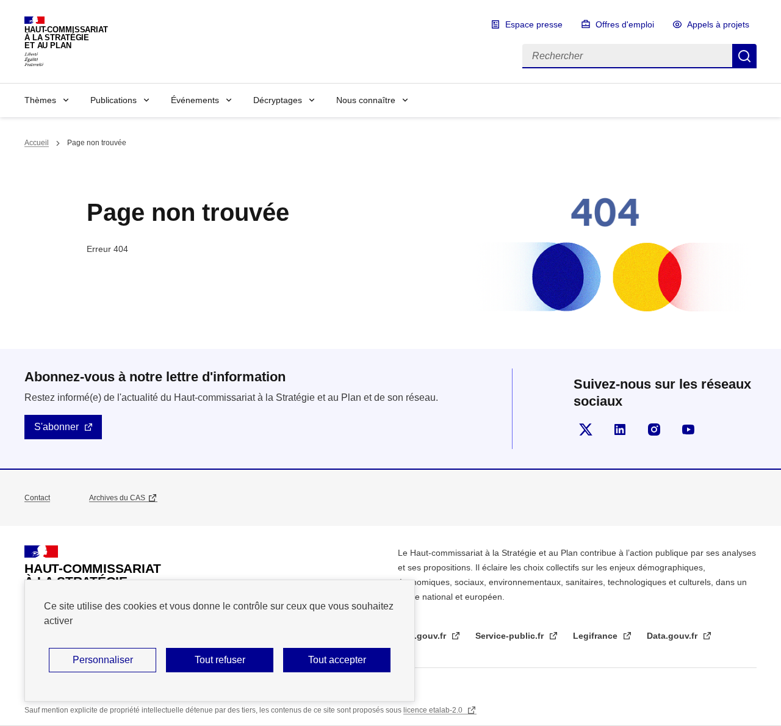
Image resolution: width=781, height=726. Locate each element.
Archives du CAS (117, 498)
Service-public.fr (510, 636)
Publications (113, 100)
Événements (195, 100)
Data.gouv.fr (673, 636)
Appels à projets (718, 24)
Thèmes (40, 100)
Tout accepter (337, 660)
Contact (37, 498)
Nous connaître (365, 100)
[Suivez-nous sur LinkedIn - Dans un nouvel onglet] (620, 429)
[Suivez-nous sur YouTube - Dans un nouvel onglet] (688, 429)
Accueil (36, 142)
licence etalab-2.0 (433, 710)
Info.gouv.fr (423, 636)
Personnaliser (103, 660)
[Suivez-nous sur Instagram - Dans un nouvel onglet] (654, 429)
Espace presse (534, 24)
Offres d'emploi (625, 24)
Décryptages (277, 100)
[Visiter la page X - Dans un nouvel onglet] (586, 429)
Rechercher (744, 56)
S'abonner (56, 427)
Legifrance (596, 636)
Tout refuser (220, 660)
